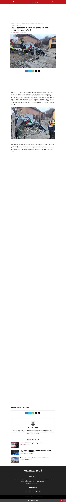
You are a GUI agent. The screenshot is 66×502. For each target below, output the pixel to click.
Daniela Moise (23, 444)
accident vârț (19, 407)
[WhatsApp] (32, 71)
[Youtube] (40, 491)
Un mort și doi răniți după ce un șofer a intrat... (32, 443)
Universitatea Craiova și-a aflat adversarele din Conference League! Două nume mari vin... (36, 451)
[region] (33, 14)
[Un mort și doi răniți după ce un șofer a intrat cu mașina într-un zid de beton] (15, 445)
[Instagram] (29, 491)
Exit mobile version (33, 500)
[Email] (36, 71)
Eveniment (17, 23)
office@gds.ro (36, 483)
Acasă (12, 23)
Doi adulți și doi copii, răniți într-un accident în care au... (35, 457)
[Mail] (33, 491)
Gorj (20, 25)
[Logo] (33, 473)
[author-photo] (33, 426)
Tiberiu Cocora (23, 453)
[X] (29, 71)
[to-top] (64, 500)
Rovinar (27, 407)
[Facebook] (26, 71)
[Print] (39, 71)
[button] (13, 2)
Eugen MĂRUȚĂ (16, 32)
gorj (23, 407)
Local (17, 25)
